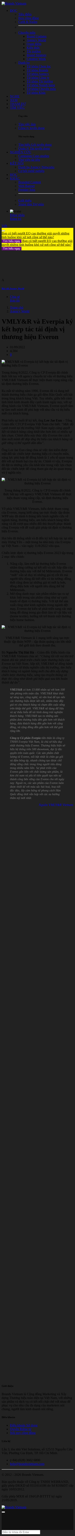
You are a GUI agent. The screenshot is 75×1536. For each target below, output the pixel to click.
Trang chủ (16, 307)
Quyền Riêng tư (20, 1429)
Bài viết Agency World (13, 288)
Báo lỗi (15, 300)
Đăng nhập (17, 215)
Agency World (19, 311)
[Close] (3, 230)
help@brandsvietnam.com (27, 1464)
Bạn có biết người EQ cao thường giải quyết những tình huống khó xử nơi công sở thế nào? (35, 237)
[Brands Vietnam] (14, 3)
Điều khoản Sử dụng (24, 1425)
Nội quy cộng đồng (23, 1433)
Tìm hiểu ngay (11, 241)
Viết (4, 226)
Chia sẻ (15, 296)
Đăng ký (15, 219)
